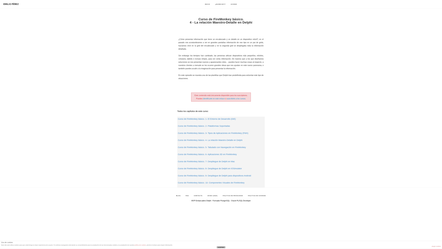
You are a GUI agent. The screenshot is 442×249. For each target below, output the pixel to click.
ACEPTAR (221, 247)
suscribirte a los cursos (236, 99)
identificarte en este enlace (214, 99)
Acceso (234, 4)
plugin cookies (436, 246)
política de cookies (140, 245)
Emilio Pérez (11, 4)
